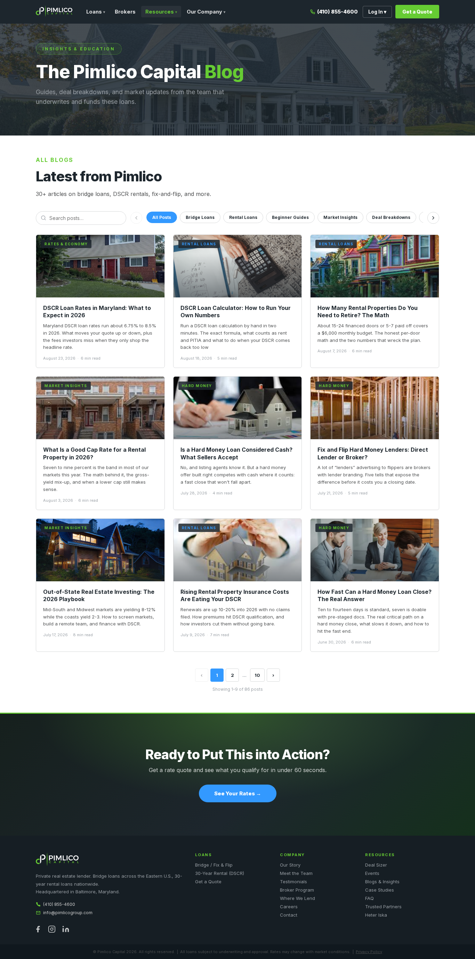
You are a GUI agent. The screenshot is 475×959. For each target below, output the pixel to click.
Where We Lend (297, 898)
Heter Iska (376, 915)
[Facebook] (38, 929)
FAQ (369, 898)
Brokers (125, 12)
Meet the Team (296, 873)
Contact (288, 915)
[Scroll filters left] (136, 218)
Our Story (290, 865)
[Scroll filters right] (433, 218)
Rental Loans (243, 217)
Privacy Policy (369, 951)
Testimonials (293, 881)
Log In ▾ (377, 12)
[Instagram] (52, 929)
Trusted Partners (383, 906)
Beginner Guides (290, 217)
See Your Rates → (237, 793)
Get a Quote (417, 12)
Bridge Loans (200, 217)
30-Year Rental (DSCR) (219, 873)
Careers (289, 906)
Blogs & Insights (382, 881)
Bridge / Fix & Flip (214, 865)
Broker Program (297, 890)
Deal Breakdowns (391, 217)
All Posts (161, 217)
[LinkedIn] (66, 929)
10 (257, 675)
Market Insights (340, 217)
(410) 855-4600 (337, 12)
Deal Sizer (376, 865)
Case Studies (379, 890)
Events (372, 873)
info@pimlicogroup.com (67, 912)
